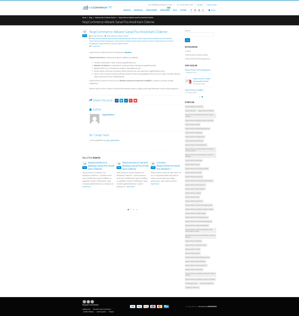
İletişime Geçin (212, 5)
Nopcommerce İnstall (192, 249)
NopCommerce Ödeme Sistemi (118, 36)
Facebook (117, 100)
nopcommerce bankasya (193, 133)
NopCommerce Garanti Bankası (196, 145)
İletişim (183, 10)
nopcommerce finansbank (194, 141)
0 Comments (96, 46)
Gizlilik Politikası (88, 312)
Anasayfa (127, 10)
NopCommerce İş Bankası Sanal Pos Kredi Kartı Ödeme (101, 165)
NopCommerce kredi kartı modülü (196, 169)
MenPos (128, 52)
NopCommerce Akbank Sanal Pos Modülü (157, 38)
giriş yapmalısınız (113, 140)
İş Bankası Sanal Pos (192, 287)
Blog (175, 10)
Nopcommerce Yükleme (193, 241)
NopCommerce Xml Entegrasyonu (198, 59)
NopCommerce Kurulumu (193, 177)
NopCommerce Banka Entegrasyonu (101, 41)
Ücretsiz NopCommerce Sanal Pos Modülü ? (168, 165)
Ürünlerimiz (165, 9)
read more (86, 186)
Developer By (207, 306)
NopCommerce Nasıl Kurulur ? (195, 185)
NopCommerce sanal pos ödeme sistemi (114, 44)
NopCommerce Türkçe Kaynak (195, 213)
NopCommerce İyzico (192, 253)
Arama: (187, 31)
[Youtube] (199, 10)
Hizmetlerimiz (151, 10)
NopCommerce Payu (192, 197)
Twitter (121, 100)
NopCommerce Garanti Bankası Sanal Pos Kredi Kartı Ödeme (135, 165)
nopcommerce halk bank (193, 160)
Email (135, 100)
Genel (188, 51)
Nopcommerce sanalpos (194, 90)
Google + (131, 100)
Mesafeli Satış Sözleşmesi (102, 309)
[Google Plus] (203, 10)
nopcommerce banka (192, 124)
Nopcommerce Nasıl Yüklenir (195, 189)
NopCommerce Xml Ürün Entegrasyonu (198, 221)
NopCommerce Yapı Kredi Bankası (196, 225)
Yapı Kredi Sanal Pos (207, 283)
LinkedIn (126, 100)
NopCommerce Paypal (193, 193)
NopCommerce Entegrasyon (195, 137)
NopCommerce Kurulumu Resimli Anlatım (199, 181)
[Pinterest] (195, 10)
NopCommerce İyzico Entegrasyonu (197, 257)
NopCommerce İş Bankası (194, 269)
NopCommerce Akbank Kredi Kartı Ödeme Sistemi (125, 38)
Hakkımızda (138, 10)
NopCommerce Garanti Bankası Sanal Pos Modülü (199, 155)
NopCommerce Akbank (99, 38)
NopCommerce (190, 111)
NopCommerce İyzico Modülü (195, 261)
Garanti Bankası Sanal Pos (194, 107)
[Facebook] (191, 10)
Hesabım (200, 5)
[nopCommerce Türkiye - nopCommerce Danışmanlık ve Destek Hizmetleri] (97, 8)
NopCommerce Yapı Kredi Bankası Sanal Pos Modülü (200, 236)
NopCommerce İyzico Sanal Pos (196, 265)
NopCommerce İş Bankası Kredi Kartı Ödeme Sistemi (200, 274)
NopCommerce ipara (192, 165)
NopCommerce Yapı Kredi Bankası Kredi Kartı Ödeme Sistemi (198, 230)
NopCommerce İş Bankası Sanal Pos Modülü (200, 279)
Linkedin (92, 302)
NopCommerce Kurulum (193, 173)
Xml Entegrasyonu (191, 283)
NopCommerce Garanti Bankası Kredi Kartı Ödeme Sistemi (199, 150)
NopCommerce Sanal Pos (146, 41)
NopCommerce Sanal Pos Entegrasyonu (198, 205)
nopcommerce (98, 36)
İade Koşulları (101, 312)
